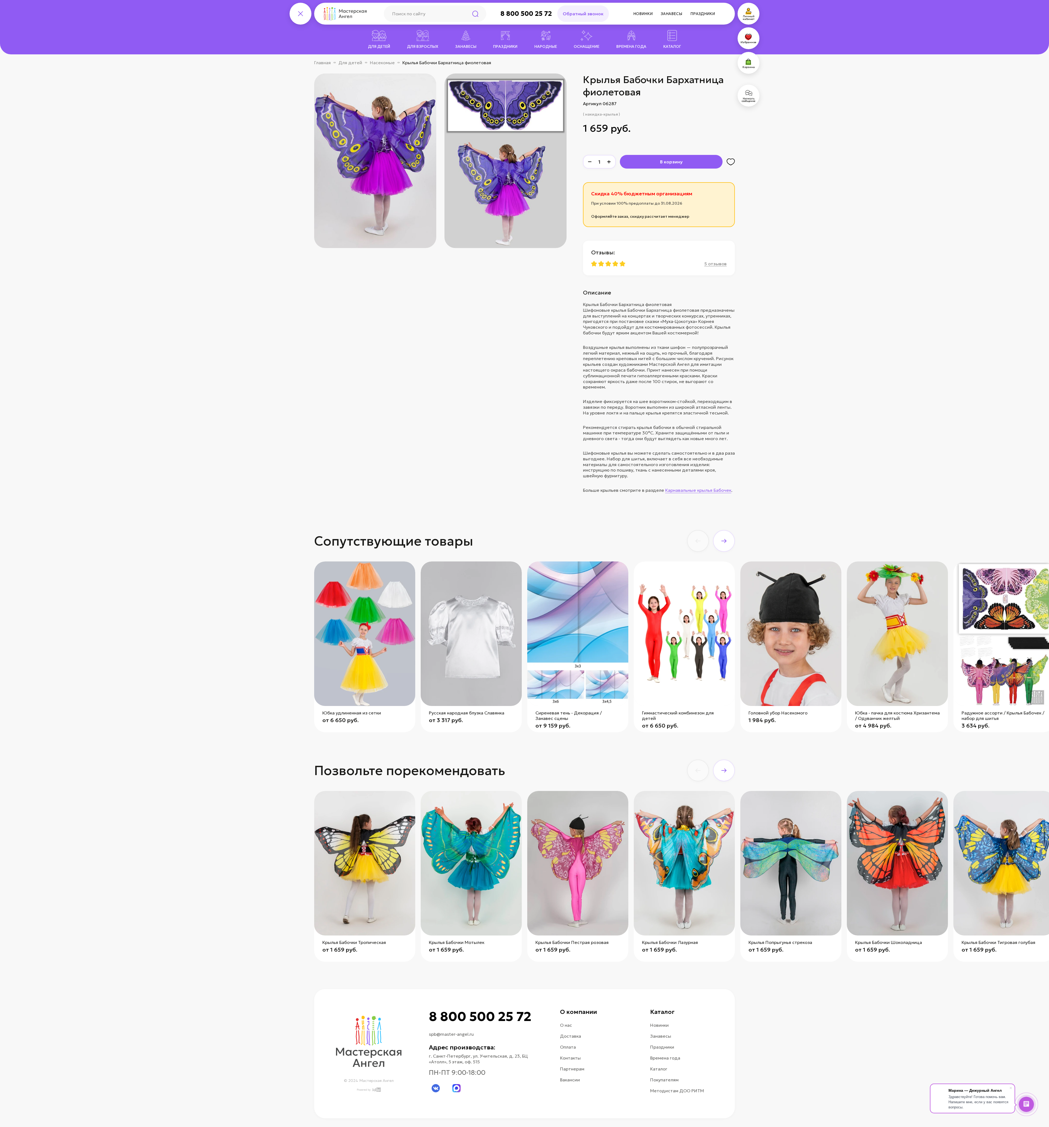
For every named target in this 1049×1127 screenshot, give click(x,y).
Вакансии (570, 1079)
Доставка (570, 1036)
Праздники (702, 13)
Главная (322, 62)
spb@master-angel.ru (451, 1034)
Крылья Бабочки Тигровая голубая (998, 942)
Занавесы (671, 13)
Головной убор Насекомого (778, 713)
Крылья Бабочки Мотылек (456, 942)
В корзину (671, 161)
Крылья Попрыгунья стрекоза (780, 942)
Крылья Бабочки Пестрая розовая (572, 942)
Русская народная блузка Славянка (466, 713)
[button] (698, 541)
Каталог (658, 1069)
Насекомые (382, 62)
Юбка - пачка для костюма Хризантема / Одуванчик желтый (897, 715)
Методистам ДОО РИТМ (677, 1090)
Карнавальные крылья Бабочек (698, 490)
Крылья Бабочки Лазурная (670, 942)
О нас (566, 1025)
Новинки (643, 13)
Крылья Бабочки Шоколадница (888, 942)
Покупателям (664, 1079)
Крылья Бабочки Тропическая (354, 942)
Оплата (568, 1047)
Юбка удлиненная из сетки (351, 713)
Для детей (350, 62)
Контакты (570, 1058)
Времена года (665, 1058)
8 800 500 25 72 (526, 14)
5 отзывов (715, 263)
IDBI (376, 1089)
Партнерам (572, 1069)
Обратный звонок (583, 13)
